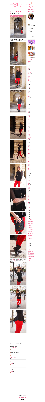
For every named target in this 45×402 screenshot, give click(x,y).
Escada (28, 126)
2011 (28, 246)
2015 (28, 216)
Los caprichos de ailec (13, 357)
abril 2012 (29, 243)
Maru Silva (12, 363)
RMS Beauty (29, 179)
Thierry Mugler (29, 198)
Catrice (28, 111)
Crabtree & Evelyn (29, 116)
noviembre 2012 (30, 219)
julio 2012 (29, 241)
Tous (28, 199)
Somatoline (29, 194)
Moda (28, 80)
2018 (28, 214)
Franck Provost (29, 134)
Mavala (28, 165)
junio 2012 (29, 242)
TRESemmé (29, 196)
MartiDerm (29, 162)
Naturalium (29, 172)
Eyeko (28, 130)
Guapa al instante (29, 258)
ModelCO (28, 168)
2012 (28, 218)
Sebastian (29, 187)
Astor (28, 99)
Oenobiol (28, 175)
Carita (28, 109)
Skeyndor (28, 192)
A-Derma (28, 96)
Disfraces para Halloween (30, 231)
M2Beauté (29, 160)
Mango (18, 39)
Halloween (29, 77)
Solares (28, 88)
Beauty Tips (29, 61)
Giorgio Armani (29, 138)
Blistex (28, 104)
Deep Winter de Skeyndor (30, 235)
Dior (28, 119)
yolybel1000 (12, 371)
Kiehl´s (28, 150)
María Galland (29, 164)
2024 (28, 210)
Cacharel (28, 108)
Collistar (28, 115)
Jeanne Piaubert (29, 146)
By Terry (28, 107)
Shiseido (28, 190)
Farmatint (28, 131)
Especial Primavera (29, 73)
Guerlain (28, 139)
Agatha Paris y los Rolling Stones (30, 229)
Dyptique (28, 123)
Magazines (29, 79)
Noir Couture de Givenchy (30, 238)
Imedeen (28, 143)
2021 (28, 212)
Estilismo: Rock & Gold (30, 227)
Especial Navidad (29, 72)
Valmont (28, 202)
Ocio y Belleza (29, 260)
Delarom (28, 118)
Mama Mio (29, 161)
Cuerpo (28, 68)
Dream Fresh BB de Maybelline (30, 233)
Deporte (28, 69)
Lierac (28, 157)
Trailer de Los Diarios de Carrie (30, 223)
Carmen (11, 354)
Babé (28, 101)
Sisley (28, 191)
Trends (28, 91)
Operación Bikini (29, 83)
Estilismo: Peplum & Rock (30, 225)
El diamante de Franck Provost (30, 221)
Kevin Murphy (29, 149)
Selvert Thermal (29, 188)
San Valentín (29, 87)
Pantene (28, 176)
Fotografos (29, 76)
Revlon (28, 181)
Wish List (28, 92)
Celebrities (29, 64)
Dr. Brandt (29, 120)
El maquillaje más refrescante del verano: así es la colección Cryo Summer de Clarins (31, 256)
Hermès (28, 142)
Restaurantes (29, 85)
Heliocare (28, 141)
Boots (28, 105)
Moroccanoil (29, 169)
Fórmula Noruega (29, 135)
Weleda (28, 203)
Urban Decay (29, 200)
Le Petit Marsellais (29, 156)
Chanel (28, 112)
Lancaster (28, 154)
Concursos (29, 66)
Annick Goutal (29, 97)
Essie (28, 127)
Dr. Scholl (28, 122)
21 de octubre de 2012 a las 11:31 (13, 347)
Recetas (28, 84)
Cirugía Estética (29, 65)
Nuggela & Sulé (29, 173)
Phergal (28, 177)
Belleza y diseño (29, 62)
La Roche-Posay (29, 153)
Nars (28, 171)
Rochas (28, 183)
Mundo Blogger (29, 81)
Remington (29, 180)
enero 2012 (29, 245)
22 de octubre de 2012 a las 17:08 (13, 366)
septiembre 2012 (30, 240)
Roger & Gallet (29, 184)
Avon (28, 100)
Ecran (28, 124)
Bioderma (28, 103)
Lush (28, 158)
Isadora (28, 145)
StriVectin (28, 195)
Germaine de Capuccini (30, 137)
